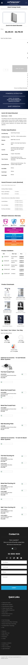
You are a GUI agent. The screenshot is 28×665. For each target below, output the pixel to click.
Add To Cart (20, 68)
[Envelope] (21, 558)
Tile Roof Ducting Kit (7, 455)
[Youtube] (17, 558)
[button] (2, 3)
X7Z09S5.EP (6, 260)
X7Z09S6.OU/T (7, 269)
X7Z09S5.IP (6, 256)
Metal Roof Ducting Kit (8, 483)
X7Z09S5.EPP (7, 265)
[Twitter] (14, 558)
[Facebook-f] (6, 558)
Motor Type (14, 253)
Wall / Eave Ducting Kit (8, 507)
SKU (4, 253)
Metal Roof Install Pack (8, 390)
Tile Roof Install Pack (7, 372)
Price (21, 253)
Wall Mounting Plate (7, 423)
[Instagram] (10, 558)
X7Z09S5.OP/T (7, 273)
